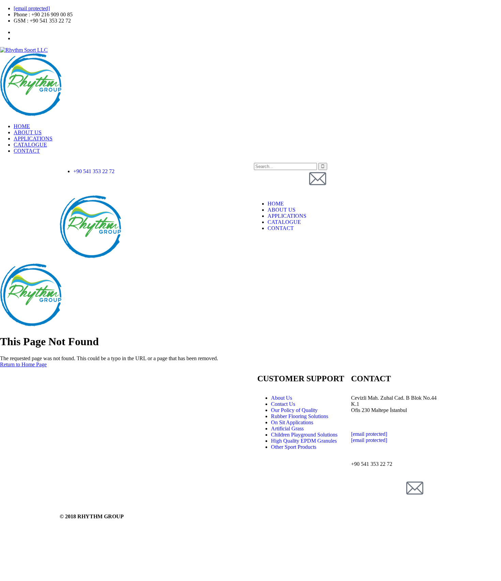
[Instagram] (280, 178)
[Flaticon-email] (317, 178)
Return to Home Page (23, 364)
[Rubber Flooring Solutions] (90, 257)
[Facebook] (262, 178)
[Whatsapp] (299, 178)
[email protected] (32, 8)
